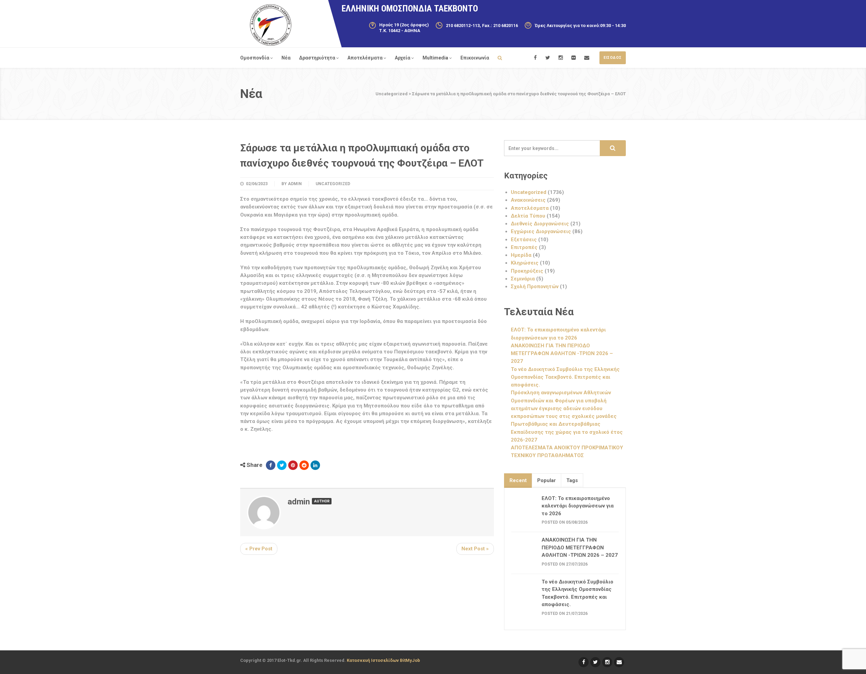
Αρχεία (402, 57)
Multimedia (435, 57)
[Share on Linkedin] (315, 465)
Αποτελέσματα (365, 57)
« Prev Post (258, 549)
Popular (546, 480)
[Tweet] (282, 465)
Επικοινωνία (474, 57)
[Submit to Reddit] (304, 465)
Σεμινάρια (523, 279)
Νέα (286, 57)
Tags (572, 480)
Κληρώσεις (525, 263)
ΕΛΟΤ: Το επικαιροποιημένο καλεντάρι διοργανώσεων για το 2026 (578, 506)
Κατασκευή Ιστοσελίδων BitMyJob (383, 660)
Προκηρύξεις (527, 271)
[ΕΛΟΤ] (270, 25)
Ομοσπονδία (254, 57)
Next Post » (475, 549)
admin (295, 183)
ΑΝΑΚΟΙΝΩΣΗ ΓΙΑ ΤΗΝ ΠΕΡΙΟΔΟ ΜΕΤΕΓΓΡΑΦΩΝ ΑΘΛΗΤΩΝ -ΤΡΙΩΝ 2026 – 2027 (562, 354)
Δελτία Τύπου (528, 216)
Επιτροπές (524, 247)
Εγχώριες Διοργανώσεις (541, 231)
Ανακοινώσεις (528, 200)
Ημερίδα (521, 255)
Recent (518, 480)
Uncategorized (333, 183)
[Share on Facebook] (270, 465)
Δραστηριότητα (317, 57)
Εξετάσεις (524, 239)
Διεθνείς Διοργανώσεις (540, 224)
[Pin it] (293, 465)
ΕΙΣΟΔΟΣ (612, 57)
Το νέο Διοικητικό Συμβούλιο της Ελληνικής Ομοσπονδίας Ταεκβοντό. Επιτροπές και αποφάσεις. (565, 377)
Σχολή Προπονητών (535, 286)
